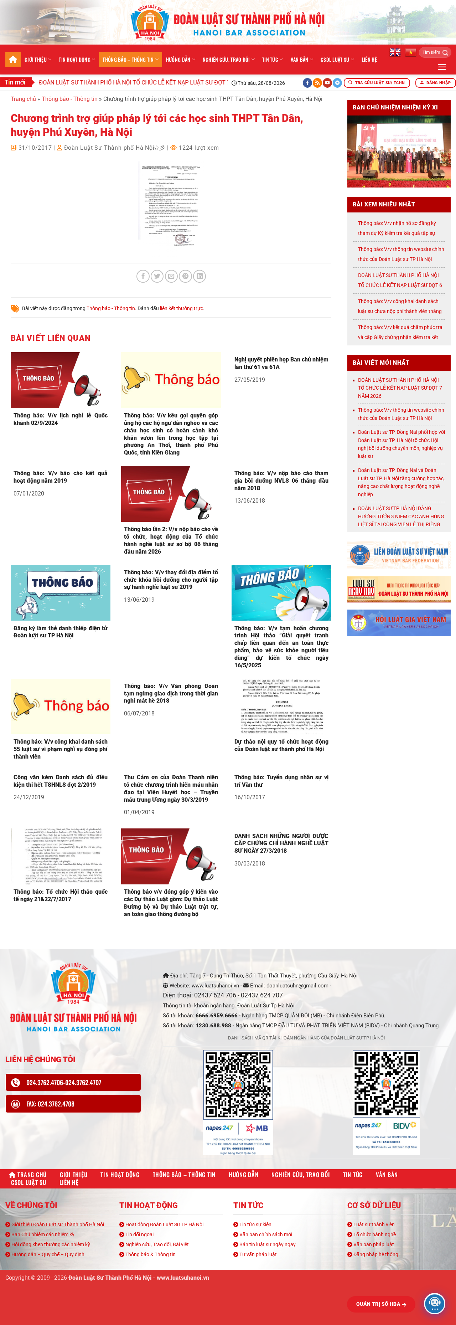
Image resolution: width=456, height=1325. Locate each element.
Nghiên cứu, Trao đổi (226, 59)
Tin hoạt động (74, 59)
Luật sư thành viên (373, 1224)
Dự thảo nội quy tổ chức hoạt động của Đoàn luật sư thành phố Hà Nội (281, 745)
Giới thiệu (36, 59)
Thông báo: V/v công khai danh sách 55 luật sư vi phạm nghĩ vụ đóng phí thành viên (61, 749)
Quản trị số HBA (379, 1304)
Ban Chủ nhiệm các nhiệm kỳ (42, 1234)
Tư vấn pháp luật (257, 1254)
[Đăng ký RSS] (317, 83)
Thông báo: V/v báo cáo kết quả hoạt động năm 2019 (61, 477)
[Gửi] (443, 52)
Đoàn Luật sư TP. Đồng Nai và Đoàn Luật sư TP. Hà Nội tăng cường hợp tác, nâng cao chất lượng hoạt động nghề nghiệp (401, 482)
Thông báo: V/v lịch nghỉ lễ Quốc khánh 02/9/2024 (61, 419)
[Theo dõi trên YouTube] (327, 83)
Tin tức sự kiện (254, 1224)
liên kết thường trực (181, 308)
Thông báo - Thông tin (70, 99)
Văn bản (300, 59)
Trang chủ (13, 59)
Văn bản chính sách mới (265, 1234)
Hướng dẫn (178, 59)
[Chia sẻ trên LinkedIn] (199, 276)
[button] (442, 67)
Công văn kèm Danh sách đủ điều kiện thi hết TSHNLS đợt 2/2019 (61, 781)
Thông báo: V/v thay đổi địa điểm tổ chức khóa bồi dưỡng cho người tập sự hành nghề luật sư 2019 (171, 580)
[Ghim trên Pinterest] (185, 276)
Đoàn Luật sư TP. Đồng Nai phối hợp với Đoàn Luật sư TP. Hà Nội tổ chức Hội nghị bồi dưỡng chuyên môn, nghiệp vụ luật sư (401, 444)
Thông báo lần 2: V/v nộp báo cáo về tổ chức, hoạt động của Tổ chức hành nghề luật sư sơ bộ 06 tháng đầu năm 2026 (171, 540)
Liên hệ (369, 59)
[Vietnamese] (411, 52)
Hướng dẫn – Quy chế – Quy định (47, 1254)
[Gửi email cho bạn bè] (171, 276)
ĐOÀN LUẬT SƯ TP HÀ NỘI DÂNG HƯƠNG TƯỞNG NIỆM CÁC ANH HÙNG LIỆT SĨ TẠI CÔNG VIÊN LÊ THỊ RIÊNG (401, 516)
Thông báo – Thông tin (128, 59)
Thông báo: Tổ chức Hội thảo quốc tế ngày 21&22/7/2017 (61, 895)
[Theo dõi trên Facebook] (307, 83)
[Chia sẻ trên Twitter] (157, 276)
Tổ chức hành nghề (374, 1234)
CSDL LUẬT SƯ (335, 59)
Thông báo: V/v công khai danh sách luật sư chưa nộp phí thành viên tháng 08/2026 (400, 311)
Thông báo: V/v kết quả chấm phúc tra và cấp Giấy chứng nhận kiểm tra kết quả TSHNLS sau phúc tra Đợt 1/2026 (400, 337)
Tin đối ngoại (139, 1234)
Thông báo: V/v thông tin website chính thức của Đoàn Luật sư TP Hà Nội (401, 414)
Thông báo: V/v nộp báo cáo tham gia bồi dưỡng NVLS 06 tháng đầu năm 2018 (281, 481)
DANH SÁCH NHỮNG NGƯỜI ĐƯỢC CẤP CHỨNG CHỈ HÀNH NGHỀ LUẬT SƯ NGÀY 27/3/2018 (281, 843)
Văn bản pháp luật (373, 1244)
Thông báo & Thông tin (150, 1254)
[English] (395, 52)
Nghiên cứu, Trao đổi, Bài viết (156, 1244)
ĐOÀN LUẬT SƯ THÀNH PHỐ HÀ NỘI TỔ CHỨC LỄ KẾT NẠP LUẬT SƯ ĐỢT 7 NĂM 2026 (122, 82)
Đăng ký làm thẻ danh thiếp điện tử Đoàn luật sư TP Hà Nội (61, 632)
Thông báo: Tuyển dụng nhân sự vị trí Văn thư (281, 781)
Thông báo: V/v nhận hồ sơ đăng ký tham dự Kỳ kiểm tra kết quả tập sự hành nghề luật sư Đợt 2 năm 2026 (397, 233)
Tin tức (270, 59)
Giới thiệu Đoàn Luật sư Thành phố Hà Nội (57, 1224)
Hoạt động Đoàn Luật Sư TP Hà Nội (163, 1224)
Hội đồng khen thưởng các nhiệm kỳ (50, 1244)
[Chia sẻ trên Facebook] (142, 276)
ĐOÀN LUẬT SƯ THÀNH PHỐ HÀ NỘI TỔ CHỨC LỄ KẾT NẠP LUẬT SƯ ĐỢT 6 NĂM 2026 (400, 285)
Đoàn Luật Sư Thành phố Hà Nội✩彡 (115, 147)
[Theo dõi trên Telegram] (337, 83)
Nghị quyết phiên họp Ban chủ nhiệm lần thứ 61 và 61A (281, 363)
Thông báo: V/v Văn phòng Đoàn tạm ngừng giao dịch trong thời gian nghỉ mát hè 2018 (171, 693)
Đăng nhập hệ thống (375, 1254)
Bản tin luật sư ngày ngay (267, 1244)
